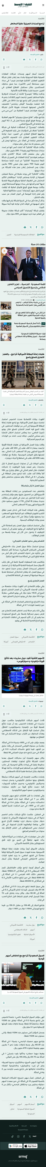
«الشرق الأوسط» (34, 53)
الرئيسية (42, 11)
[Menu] (44, 4)
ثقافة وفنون (5, 11)
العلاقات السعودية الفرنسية (24, 233)
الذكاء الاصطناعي (20, 928)
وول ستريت (30, 923)
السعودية (31, 1112)
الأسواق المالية (29, 932)
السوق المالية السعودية (26, 1107)
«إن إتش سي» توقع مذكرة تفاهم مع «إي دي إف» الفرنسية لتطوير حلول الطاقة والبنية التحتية (30, 313)
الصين (9, 233)
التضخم (31, 640)
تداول (12, 1107)
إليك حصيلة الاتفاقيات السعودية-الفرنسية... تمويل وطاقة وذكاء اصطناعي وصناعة (30, 334)
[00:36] (6, 335)
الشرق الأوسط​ (33, 11)
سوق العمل (14, 635)
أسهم (32, 928)
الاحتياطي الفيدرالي (18, 640)
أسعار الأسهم (30, 1102)
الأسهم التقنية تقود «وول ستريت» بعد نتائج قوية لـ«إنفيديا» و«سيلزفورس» (24, 658)
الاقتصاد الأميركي (28, 635)
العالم (25, 11)
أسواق (12, 1102)
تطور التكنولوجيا (14, 932)
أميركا (6, 640)
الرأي (19, 11)
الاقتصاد (13, 11)
